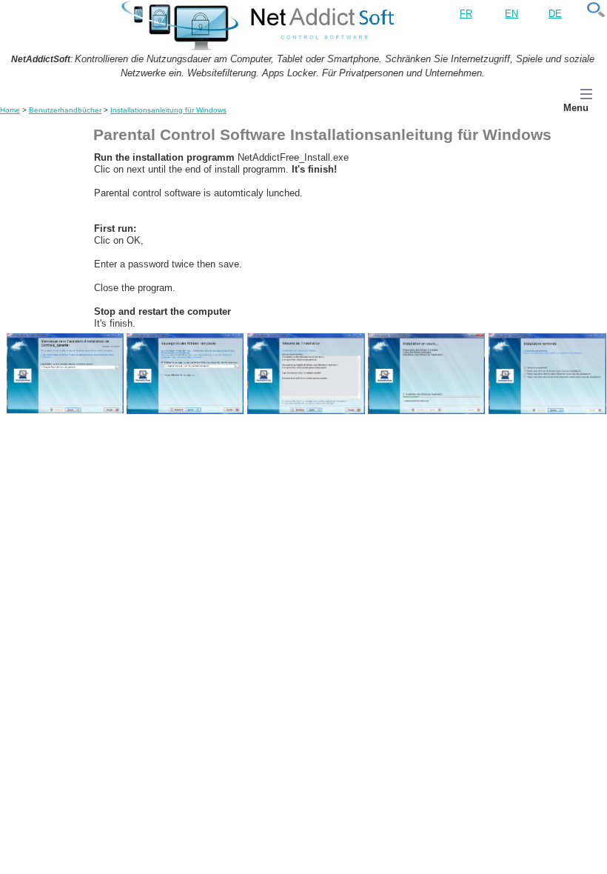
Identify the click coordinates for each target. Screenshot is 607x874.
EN (511, 13)
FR (466, 13)
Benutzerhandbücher (65, 110)
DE (555, 13)
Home (10, 110)
